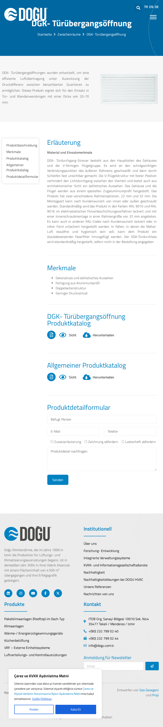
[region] (55, 694)
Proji (155, 695)
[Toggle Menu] (153, 17)
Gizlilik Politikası (42, 699)
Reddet (34, 709)
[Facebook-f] (45, 593)
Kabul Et (76, 709)
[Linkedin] (8, 593)
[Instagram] (21, 593)
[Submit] (152, 666)
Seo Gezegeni (149, 690)
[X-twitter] (58, 593)
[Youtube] (33, 593)
